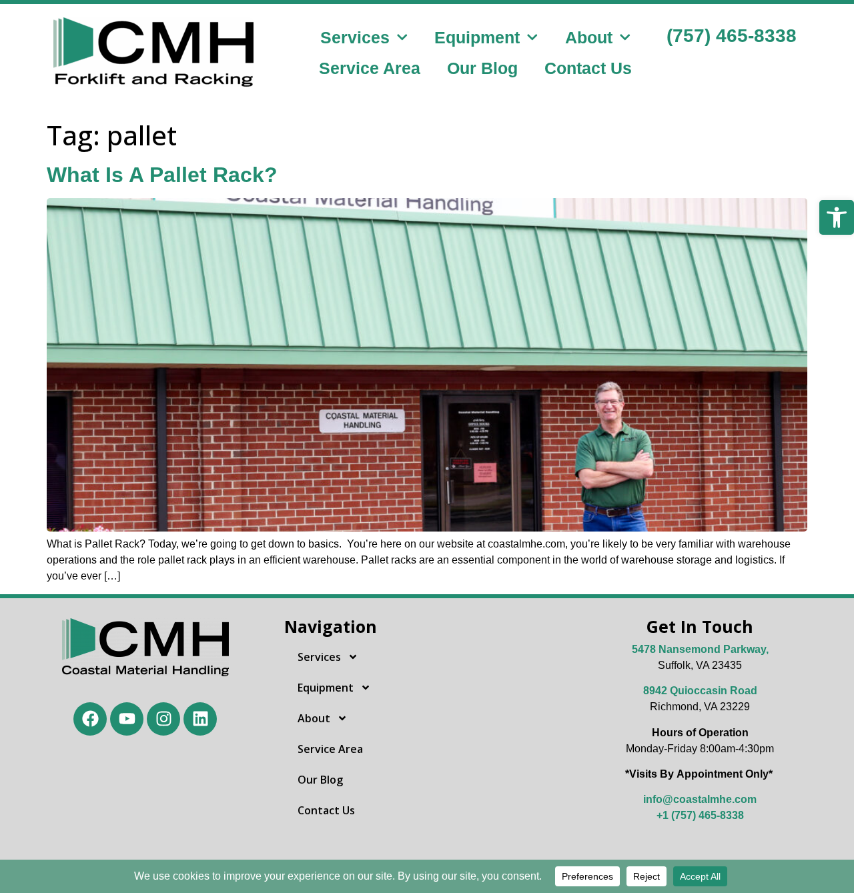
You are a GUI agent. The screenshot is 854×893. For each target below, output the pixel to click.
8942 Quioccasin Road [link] (700, 690)
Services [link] (355, 37)
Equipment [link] (477, 37)
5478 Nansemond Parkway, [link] (700, 649)
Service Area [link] (369, 68)
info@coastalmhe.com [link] (700, 799)
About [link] (588, 37)
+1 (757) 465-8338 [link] (700, 815)
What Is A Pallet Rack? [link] (162, 175)
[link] (836, 217)
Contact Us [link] (588, 68)
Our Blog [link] (482, 68)
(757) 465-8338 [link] (732, 35)
